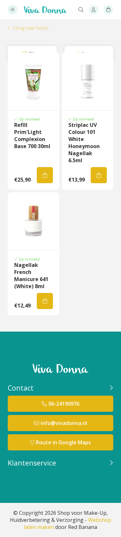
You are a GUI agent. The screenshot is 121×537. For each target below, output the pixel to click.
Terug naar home (30, 28)
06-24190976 (63, 403)
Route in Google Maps (63, 442)
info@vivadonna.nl (64, 423)
